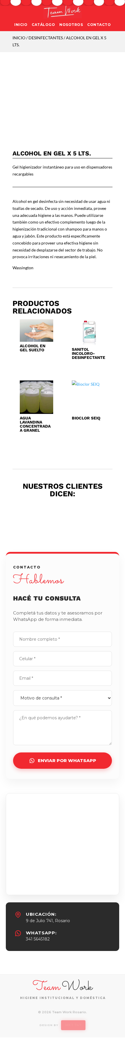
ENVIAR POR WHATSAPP (67, 760)
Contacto (99, 24)
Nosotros (71, 24)
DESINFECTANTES (45, 37)
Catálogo (43, 24)
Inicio (20, 24)
